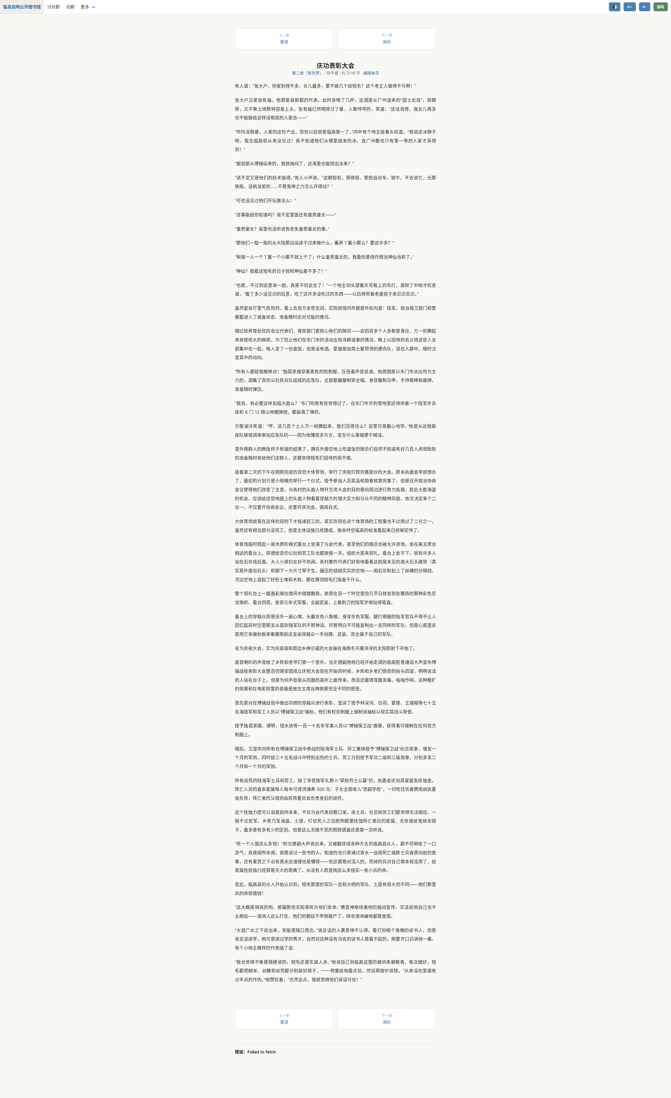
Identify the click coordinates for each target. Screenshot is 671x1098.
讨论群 (53, 6)
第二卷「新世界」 (307, 73)
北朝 (70, 6)
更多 (85, 6)
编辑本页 (371, 73)
